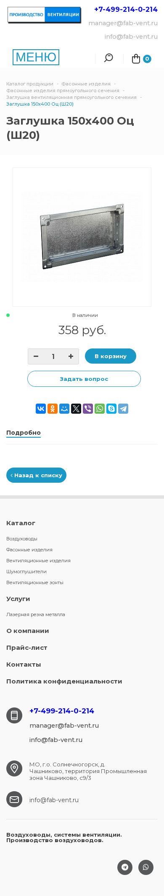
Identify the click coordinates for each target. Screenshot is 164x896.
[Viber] (88, 409)
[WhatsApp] (100, 409)
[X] (76, 409)
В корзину (111, 356)
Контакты (23, 664)
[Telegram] (123, 409)
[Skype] (111, 409)
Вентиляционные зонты (34, 582)
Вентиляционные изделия (38, 561)
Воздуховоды (21, 539)
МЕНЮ (36, 57)
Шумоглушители (26, 571)
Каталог (20, 523)
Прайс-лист (27, 647)
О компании (27, 631)
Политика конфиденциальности (64, 681)
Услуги (18, 599)
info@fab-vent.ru (54, 800)
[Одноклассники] (53, 409)
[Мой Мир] (64, 409)
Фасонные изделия (29, 550)
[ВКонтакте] (41, 409)
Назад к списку (37, 475)
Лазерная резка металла (35, 614)
